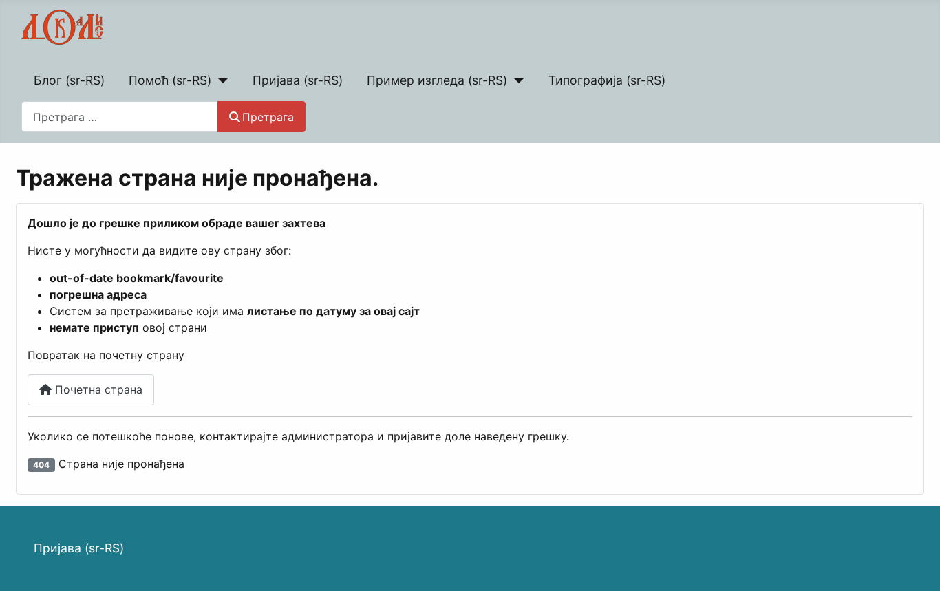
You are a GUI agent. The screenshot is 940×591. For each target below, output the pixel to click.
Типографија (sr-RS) (606, 80)
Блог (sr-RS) (69, 80)
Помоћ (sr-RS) (170, 80)
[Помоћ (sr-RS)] (219, 80)
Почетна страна (97, 389)
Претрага (268, 117)
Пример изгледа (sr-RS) (437, 80)
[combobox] (119, 116)
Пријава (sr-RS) (298, 80)
